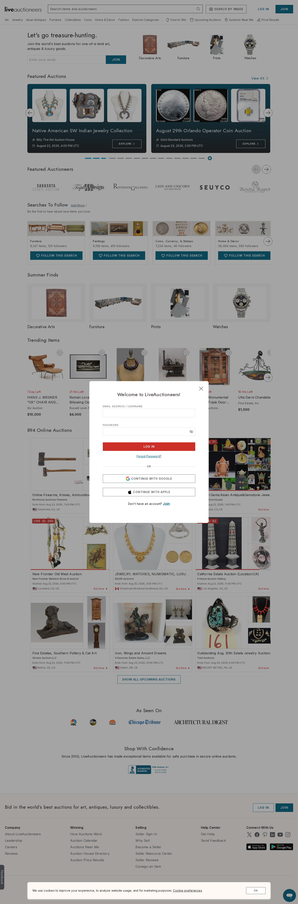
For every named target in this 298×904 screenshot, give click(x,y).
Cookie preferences (187, 890)
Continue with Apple (151, 492)
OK (256, 890)
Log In (149, 446)
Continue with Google (151, 478)
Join (166, 504)
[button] (191, 432)
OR (149, 466)
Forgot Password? (149, 456)
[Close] (201, 388)
